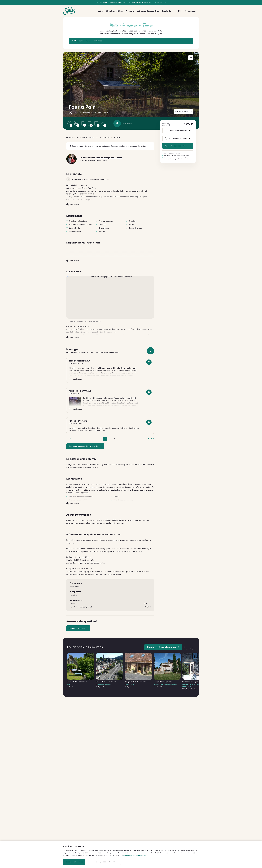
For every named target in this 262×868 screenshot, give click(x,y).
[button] (110, 297)
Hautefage (106, 137)
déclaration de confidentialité (134, 855)
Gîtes (77, 137)
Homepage (70, 137)
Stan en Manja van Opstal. (109, 158)
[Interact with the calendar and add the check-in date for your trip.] (166, 130)
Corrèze (98, 137)
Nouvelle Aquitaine (88, 137)
